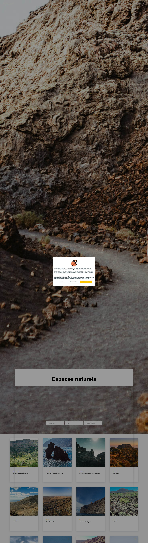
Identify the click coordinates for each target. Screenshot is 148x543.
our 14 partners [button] (68, 268)
